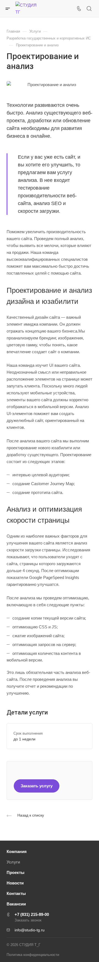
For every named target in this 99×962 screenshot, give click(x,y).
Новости (15, 883)
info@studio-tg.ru (30, 930)
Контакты (16, 893)
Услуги (13, 862)
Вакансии (16, 904)
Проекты (15, 872)
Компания (17, 851)
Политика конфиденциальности (33, 955)
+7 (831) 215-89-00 (32, 914)
